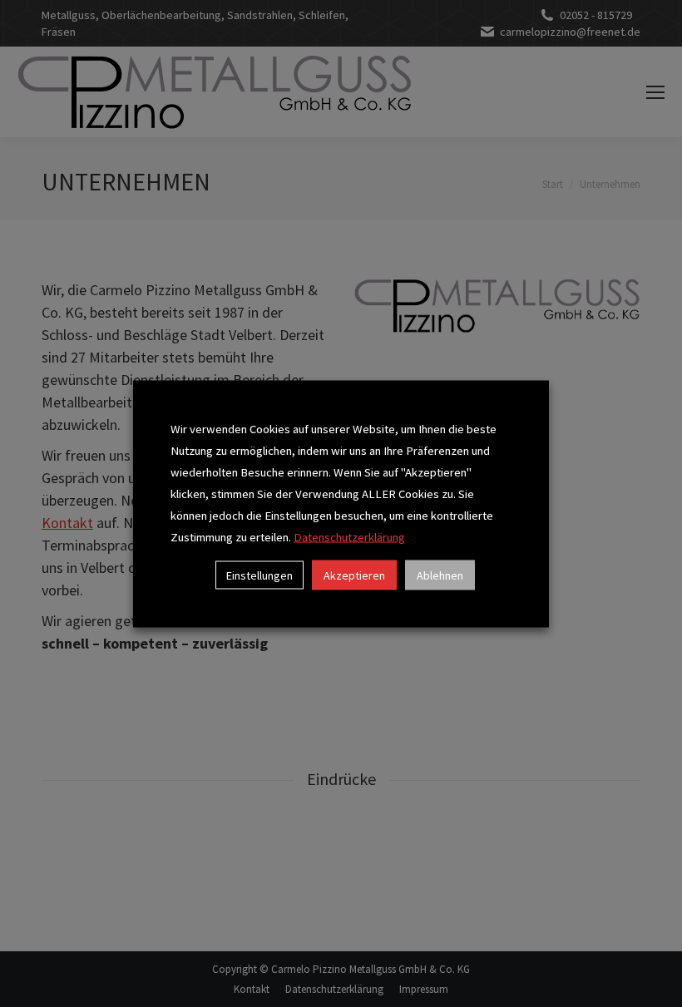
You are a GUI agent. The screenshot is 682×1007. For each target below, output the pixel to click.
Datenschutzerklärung (349, 536)
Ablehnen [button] (440, 574)
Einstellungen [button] (259, 574)
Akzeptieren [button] (354, 574)
